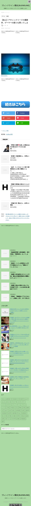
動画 (28, 407)
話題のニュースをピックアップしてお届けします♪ (15, 498)
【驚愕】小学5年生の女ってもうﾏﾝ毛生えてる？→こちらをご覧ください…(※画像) (19, 344)
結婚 (27, 416)
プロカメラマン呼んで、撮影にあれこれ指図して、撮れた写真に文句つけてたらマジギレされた (17, 218)
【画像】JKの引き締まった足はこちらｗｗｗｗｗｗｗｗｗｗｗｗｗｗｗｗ (19, 387)
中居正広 (13, 407)
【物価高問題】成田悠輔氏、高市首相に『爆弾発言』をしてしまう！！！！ (19, 254)
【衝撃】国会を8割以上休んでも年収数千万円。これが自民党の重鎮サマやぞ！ (19, 287)
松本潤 (9, 413)
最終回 (27, 410)
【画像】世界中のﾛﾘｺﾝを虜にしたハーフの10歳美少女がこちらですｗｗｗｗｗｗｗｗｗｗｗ (19, 353)
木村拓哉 (4, 413)
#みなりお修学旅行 (6, 399)
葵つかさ (8, 418)
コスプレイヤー (21, 401)
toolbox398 (9, 134)
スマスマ (9, 404)
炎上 (20, 413)
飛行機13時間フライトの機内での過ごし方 (17, 214)
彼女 (13, 410)
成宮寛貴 (18, 410)
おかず (26, 399)
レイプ (3, 407)
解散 (18, 418)
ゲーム (4, 130)
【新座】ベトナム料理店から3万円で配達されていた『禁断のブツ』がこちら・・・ (19, 265)
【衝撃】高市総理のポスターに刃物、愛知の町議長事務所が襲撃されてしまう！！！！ (19, 276)
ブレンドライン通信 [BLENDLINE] (15, 5)
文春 (23, 410)
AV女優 (14, 399)
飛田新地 (23, 418)
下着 (8, 407)
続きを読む (4, 75)
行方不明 (14, 418)
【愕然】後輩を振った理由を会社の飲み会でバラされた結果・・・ (20, 146)
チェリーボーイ (16, 404)
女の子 (6, 410)
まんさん (4, 401)
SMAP (21, 399)
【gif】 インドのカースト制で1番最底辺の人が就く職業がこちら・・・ (19, 168)
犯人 (3, 416)
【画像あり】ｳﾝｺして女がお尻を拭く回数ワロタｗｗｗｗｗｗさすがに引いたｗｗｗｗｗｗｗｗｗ (19, 336)
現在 (7, 416)
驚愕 (3, 421)
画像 (14, 416)
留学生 (18, 416)
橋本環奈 (15, 413)
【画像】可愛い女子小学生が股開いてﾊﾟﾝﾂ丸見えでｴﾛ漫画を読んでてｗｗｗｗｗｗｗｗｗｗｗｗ (19, 370)
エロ (9, 401)
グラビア (14, 401)
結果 (3, 418)
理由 (11, 416)
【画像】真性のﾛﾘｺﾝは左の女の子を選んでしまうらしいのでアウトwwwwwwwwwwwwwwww (19, 361)
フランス (24, 404)
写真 (24, 407)
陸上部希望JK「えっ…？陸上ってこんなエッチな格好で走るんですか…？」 (19, 327)
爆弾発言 (24, 413)
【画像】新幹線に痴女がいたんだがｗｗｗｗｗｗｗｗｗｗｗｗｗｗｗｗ (19, 186)
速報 (7, 130)
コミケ (3, 404)
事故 (20, 407)
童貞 (23, 416)
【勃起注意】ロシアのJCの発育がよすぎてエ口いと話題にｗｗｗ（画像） (19, 310)
